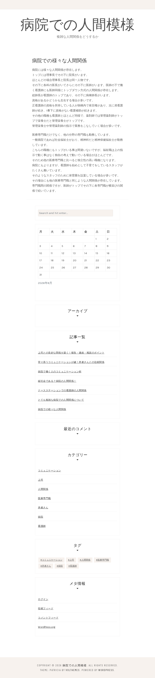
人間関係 (43, 489)
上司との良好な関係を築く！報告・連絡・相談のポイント (71, 352)
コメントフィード (48, 617)
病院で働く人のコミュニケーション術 (59, 371)
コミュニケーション (49, 470)
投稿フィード (45, 608)
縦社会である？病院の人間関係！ (57, 381)
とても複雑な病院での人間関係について (61, 399)
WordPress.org (46, 627)
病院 (40, 516)
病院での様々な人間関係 (52, 409)
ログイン (43, 599)
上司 (40, 479)
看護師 (42, 526)
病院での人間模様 (77, 23)
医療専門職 (44, 498)
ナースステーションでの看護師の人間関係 (62, 390)
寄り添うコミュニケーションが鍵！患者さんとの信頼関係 (71, 362)
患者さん (43, 507)
